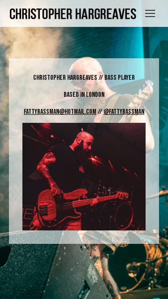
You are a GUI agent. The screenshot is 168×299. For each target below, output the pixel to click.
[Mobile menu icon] (150, 13)
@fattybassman (123, 112)
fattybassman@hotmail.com (60, 112)
